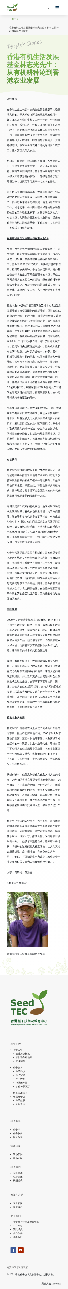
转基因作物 (21, 1082)
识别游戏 (17, 1180)
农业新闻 (17, 1203)
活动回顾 (17, 1158)
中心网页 (17, 1225)
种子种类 (20, 1078)
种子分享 (17, 1137)
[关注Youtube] (21, 1250)
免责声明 (11, 1267)
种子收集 (17, 1133)
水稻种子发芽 (23, 1086)
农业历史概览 (23, 1053)
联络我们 (17, 1237)
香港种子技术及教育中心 (26, 1222)
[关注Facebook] (13, 1250)
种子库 (16, 1129)
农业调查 (20, 1061)
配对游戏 (17, 1176)
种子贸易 (20, 1075)
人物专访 (20, 1104)
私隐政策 (23, 1267)
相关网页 (17, 1207)
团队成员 (17, 1229)
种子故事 (20, 1100)
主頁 (16, 19)
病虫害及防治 (20, 1093)
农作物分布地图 (24, 1057)
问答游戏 (17, 1173)
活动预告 (17, 1154)
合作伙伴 (17, 1233)
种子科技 (20, 1071)
